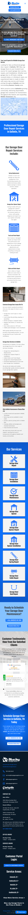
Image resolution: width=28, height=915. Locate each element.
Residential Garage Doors (9, 766)
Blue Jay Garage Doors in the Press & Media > (14, 904)
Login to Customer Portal (14, 865)
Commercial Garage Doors (10, 764)
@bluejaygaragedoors (11, 779)
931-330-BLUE (10, 771)
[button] (24, 679)
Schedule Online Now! (15, 7)
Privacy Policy (6, 911)
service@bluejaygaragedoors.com (15, 775)
